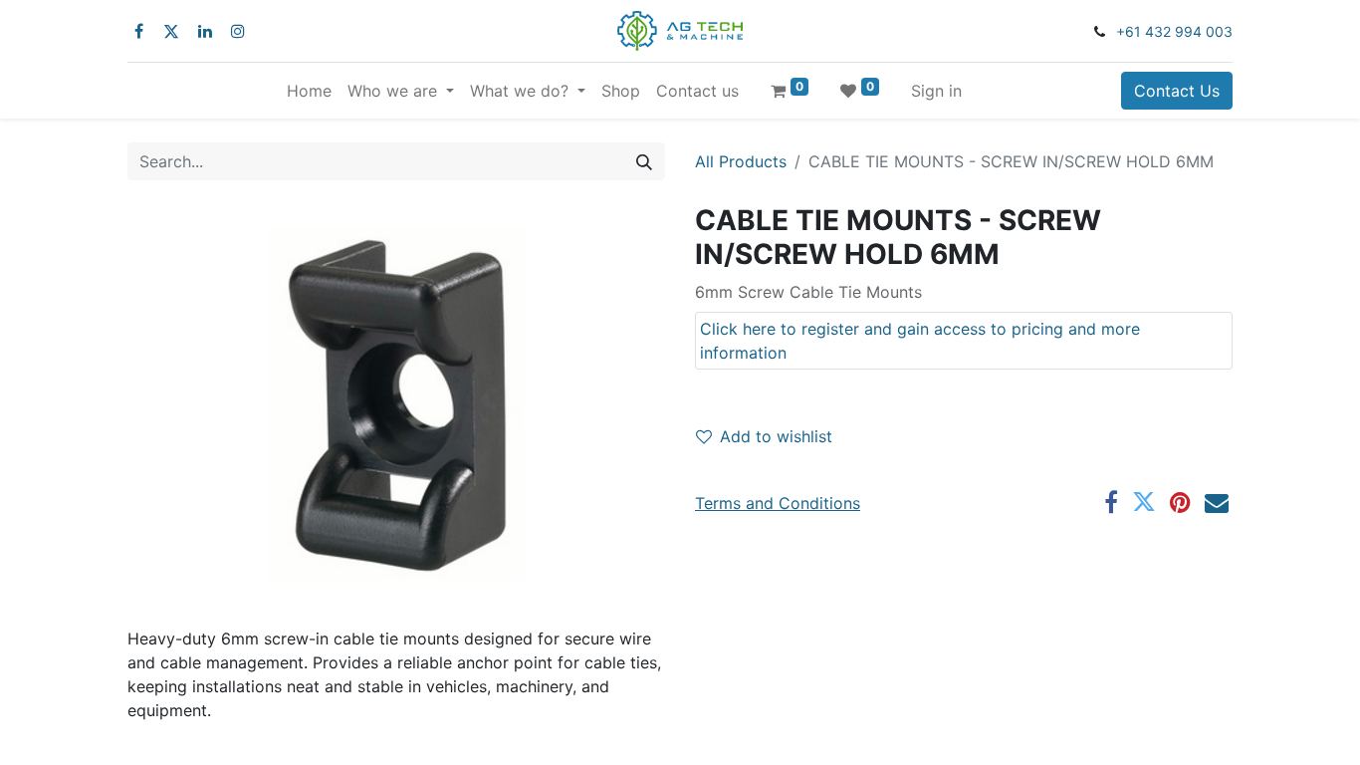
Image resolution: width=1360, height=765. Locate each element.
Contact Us (1177, 91)
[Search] (644, 161)
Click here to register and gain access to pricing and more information (920, 341)
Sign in (936, 91)
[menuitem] (309, 91)
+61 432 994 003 (1174, 31)
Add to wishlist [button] (776, 436)
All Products (741, 161)
